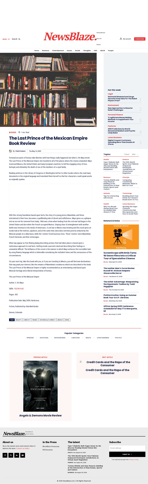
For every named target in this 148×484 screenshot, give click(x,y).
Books (12, 132)
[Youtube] (22, 455)
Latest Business (115, 137)
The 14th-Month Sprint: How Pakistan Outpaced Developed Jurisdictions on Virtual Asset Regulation (83, 458)
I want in (126, 454)
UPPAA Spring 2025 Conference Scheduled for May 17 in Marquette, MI (120, 308)
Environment (113, 105)
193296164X (19, 288)
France (34, 320)
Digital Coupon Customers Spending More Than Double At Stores (121, 142)
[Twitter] (10, 455)
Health (106, 159)
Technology (127, 193)
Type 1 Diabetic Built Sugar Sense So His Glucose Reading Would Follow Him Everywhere (111, 165)
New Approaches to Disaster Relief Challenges (120, 109)
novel (67, 320)
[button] (16, 39)
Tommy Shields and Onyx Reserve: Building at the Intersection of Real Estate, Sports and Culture (111, 184)
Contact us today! (22, 448)
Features (112, 126)
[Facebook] (5, 455)
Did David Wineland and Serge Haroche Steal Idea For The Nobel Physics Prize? (122, 99)
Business (107, 177)
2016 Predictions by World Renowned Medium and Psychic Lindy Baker (121, 131)
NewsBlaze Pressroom (51, 446)
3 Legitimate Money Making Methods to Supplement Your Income (120, 119)
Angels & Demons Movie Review (40, 415)
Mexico (60, 320)
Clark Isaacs (20, 151)
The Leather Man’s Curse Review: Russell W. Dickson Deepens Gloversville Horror (119, 270)
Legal (110, 94)
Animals (107, 193)
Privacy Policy (133, 459)
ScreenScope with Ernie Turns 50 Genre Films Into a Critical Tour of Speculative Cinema (120, 255)
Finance (126, 159)
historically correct (47, 320)
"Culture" (127, 154)
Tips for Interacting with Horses (111, 197)
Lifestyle (126, 177)
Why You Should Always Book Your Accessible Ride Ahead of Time (111, 209)
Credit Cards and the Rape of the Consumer (107, 372)
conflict (27, 320)
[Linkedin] (16, 455)
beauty (18, 320)
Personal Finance (115, 114)
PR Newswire (48, 450)
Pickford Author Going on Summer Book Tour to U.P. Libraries (120, 296)
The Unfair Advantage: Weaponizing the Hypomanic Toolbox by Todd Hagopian (121, 284)
